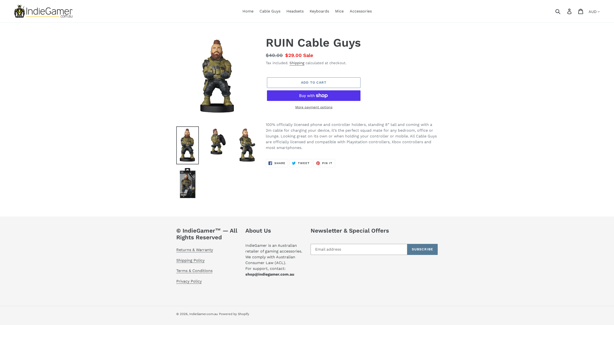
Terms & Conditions (194, 270)
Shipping (296, 63)
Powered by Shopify (234, 314)
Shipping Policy (190, 260)
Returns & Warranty (194, 249)
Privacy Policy (189, 281)
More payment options (313, 107)
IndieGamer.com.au (203, 314)
